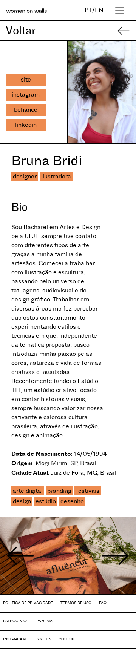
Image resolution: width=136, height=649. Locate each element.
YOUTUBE (68, 639)
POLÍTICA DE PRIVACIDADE (28, 602)
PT (88, 10)
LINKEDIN (42, 639)
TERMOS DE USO (75, 602)
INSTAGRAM (14, 639)
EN (99, 10)
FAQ (103, 602)
